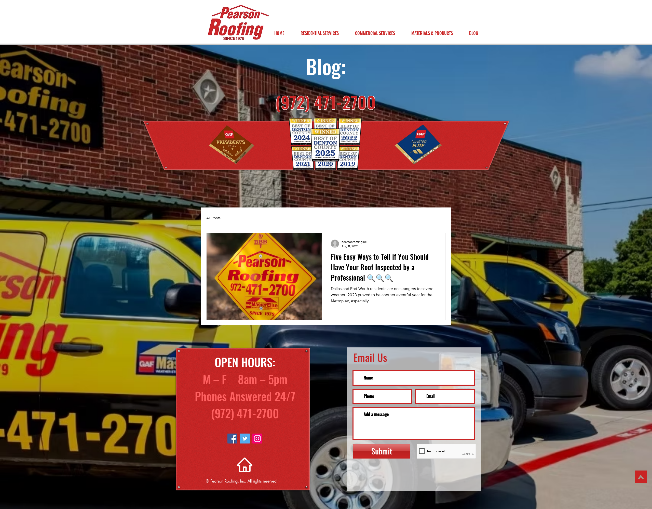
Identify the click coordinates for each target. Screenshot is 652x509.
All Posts (213, 218)
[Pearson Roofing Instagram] (257, 438)
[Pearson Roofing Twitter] (245, 438)
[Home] (244, 465)
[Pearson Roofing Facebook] (232, 438)
